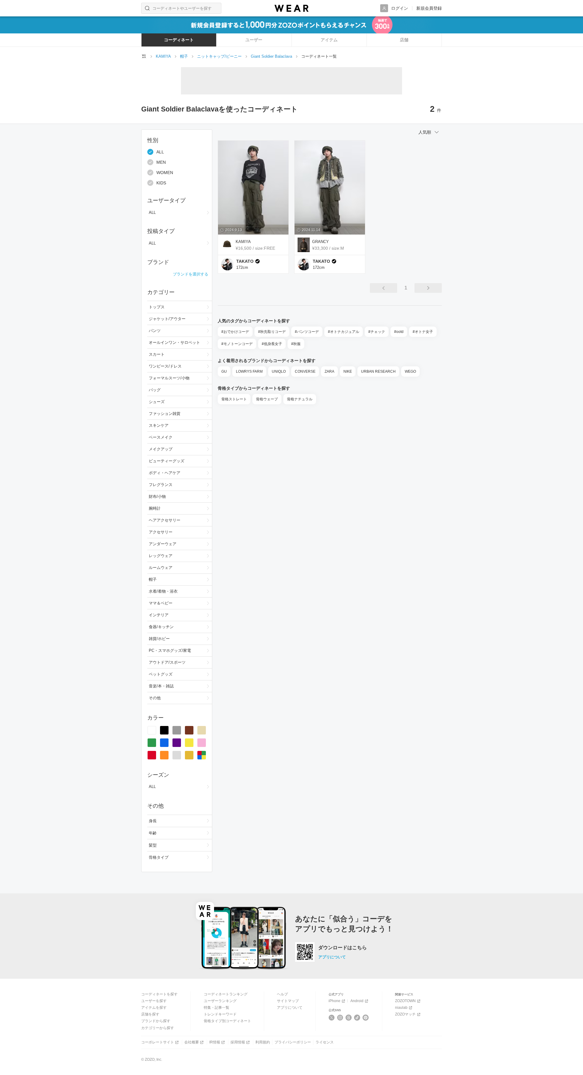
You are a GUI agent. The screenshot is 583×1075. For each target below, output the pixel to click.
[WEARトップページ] (144, 56)
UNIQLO (279, 371)
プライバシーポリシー (292, 1042)
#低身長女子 (272, 344)
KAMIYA (243, 241)
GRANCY (320, 241)
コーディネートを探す (159, 994)
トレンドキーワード (220, 1014)
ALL (160, 151)
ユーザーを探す (154, 1001)
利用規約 (262, 1042)
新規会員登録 (429, 8)
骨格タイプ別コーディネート (227, 1021)
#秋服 (296, 344)
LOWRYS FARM (249, 371)
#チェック (376, 332)
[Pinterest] (366, 1018)
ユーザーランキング (220, 1001)
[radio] (152, 730)
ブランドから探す (155, 1021)
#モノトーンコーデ (237, 344)
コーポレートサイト (157, 1042)
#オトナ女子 (423, 332)
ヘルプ (282, 994)
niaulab (401, 1007)
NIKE (347, 371)
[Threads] (349, 1018)
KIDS (161, 182)
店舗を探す (150, 1014)
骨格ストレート (234, 399)
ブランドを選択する (190, 274)
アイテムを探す (154, 1007)
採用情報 (237, 1042)
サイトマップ (288, 1001)
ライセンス (324, 1042)
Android (356, 1001)
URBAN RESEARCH (378, 371)
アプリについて (332, 957)
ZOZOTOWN (405, 1001)
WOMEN (164, 172)
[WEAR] (291, 8)
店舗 (404, 39)
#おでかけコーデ (235, 332)
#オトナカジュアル (343, 332)
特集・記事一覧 (216, 1007)
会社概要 (191, 1042)
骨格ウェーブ (267, 399)
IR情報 (214, 1042)
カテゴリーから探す (157, 1028)
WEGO (410, 371)
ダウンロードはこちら (342, 947)
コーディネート (179, 39)
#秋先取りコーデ (272, 332)
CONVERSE (305, 371)
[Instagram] (340, 1018)
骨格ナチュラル (299, 399)
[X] (332, 1018)
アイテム (329, 39)
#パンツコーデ (307, 332)
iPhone (334, 1001)
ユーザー (253, 39)
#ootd (399, 332)
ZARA (329, 371)
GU (224, 371)
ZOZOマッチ (405, 1014)
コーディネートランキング (225, 994)
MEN (161, 162)
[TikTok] (357, 1018)
